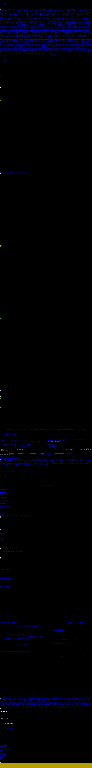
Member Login (48, 53)
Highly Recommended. (58, 630)
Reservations (35, 53)
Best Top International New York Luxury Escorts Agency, (67, 639)
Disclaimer (2, 755)
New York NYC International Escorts (75, 622)
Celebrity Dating (4, 509)
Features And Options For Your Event (11, 551)
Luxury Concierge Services (48, 444)
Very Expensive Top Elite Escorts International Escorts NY (28, 626)
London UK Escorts (4, 440)
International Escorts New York (8, 622)
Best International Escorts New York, (17, 634)
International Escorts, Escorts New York (66, 429)
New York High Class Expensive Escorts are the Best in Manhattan (15, 651)
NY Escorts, (37, 441)
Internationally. (81, 429)
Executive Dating (4, 511)
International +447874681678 (22, 53)
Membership (20, 449)
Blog (1, 758)
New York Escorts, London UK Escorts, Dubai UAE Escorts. (18, 444)
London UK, (21, 453)
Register (30, 53)
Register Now (3, 746)
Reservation (2, 744)
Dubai (1, 536)
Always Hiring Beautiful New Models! (9, 458)
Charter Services (4, 500)
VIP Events (3, 492)
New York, (11, 453)
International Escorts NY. (83, 649)
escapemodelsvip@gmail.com (7, 728)
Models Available (5, 570)
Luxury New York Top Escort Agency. (27, 644)
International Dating (5, 506)
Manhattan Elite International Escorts (34, 634)
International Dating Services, (6, 454)
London (2, 539)
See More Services (4, 514)
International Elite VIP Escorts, (22, 446)
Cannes (42, 453)
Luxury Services (4, 489)
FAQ (1, 753)
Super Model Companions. (46, 485)
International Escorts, (62, 439)
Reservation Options (6, 578)
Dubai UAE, (33, 453)
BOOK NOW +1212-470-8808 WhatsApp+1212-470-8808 (13, 172)
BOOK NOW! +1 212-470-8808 (7, 53)
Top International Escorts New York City (52, 656)
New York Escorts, (69, 453)
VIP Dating (3, 503)
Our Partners (3, 756)
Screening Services (4, 494)
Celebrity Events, (16, 431)
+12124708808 (41, 53)
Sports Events (3, 497)
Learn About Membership (6, 547)
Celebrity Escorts (61, 440)
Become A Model (4, 745)
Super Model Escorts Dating (44, 454)
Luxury (59, 431)
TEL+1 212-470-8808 (5, 749)
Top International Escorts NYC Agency (33, 636)
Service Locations (5, 586)
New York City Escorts (79, 439)
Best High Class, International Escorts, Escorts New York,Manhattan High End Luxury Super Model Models (31, 429)
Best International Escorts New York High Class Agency (18, 638)
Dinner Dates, (3, 431)
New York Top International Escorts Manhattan (60, 643)
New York (2, 533)
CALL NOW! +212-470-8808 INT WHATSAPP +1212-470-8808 (15, 515)
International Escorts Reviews (9, 434)
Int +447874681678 (4, 750)
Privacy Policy (3, 754)
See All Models (3, 471)
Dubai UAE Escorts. (16, 440)
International (53, 446)
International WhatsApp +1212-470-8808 (16, 471)
